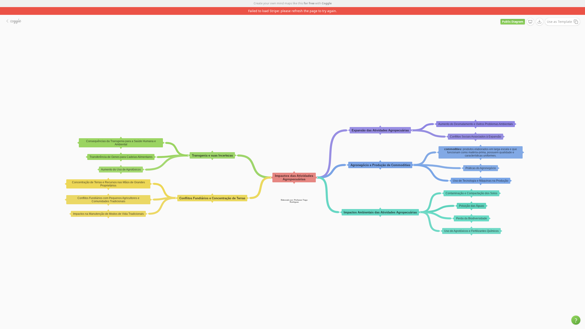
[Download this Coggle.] (539, 21)
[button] (575, 320)
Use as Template (559, 21)
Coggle (327, 3)
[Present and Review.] (530, 22)
